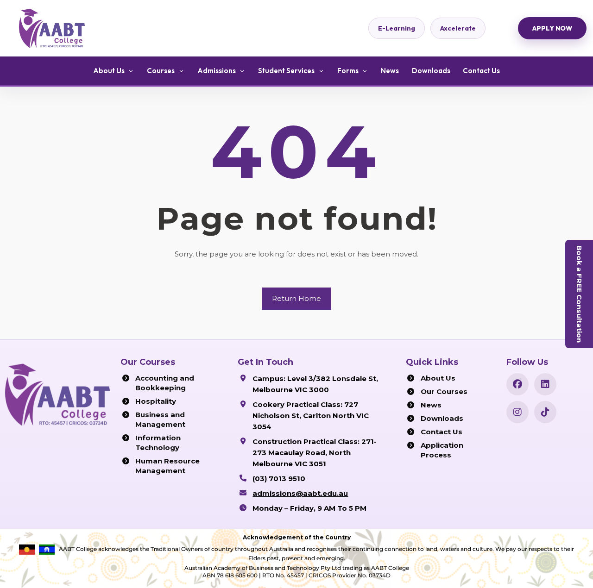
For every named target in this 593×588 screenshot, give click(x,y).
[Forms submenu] (365, 71)
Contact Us (441, 431)
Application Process (442, 450)
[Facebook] (517, 384)
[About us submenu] (131, 71)
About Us (438, 378)
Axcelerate (458, 28)
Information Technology (158, 442)
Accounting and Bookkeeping (164, 383)
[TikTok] (545, 412)
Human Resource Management (167, 466)
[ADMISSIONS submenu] (242, 71)
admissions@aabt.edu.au (300, 493)
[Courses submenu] (181, 71)
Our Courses (444, 391)
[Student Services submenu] (321, 71)
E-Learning (396, 28)
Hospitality (155, 401)
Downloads (442, 418)
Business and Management (160, 419)
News (431, 404)
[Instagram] (517, 412)
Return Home (296, 298)
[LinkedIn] (545, 384)
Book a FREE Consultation (579, 294)
